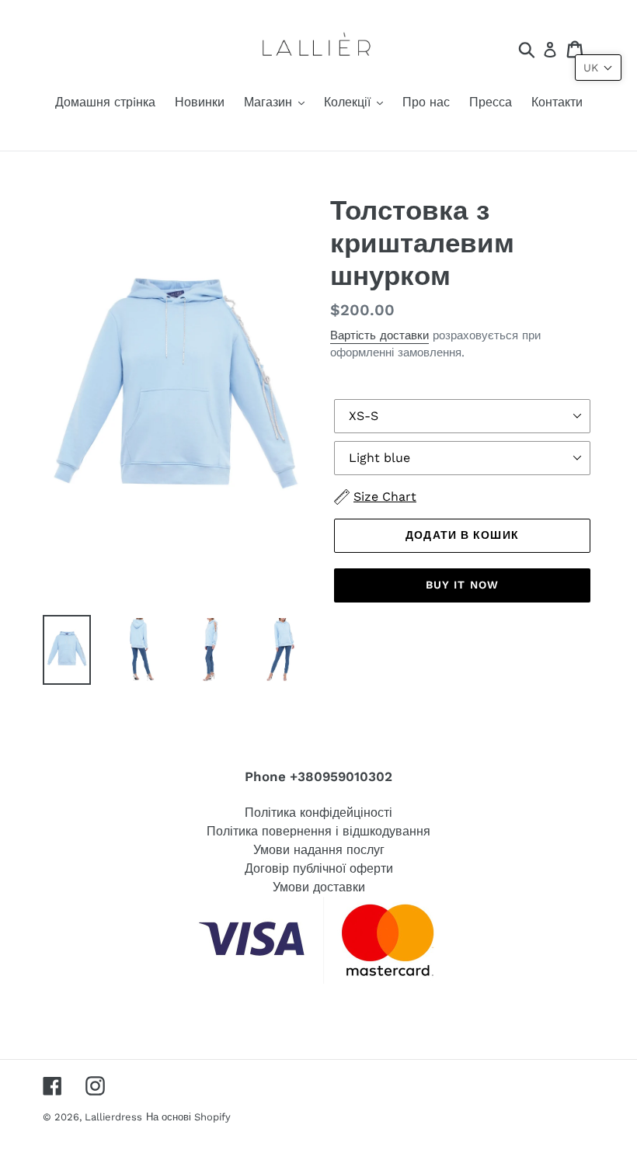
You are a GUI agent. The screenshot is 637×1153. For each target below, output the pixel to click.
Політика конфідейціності (318, 812)
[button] (598, 67)
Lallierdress (113, 1117)
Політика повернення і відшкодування (318, 831)
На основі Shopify (188, 1117)
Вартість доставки (379, 335)
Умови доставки (319, 887)
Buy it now (462, 584)
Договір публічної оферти (319, 868)
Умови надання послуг (319, 849)
